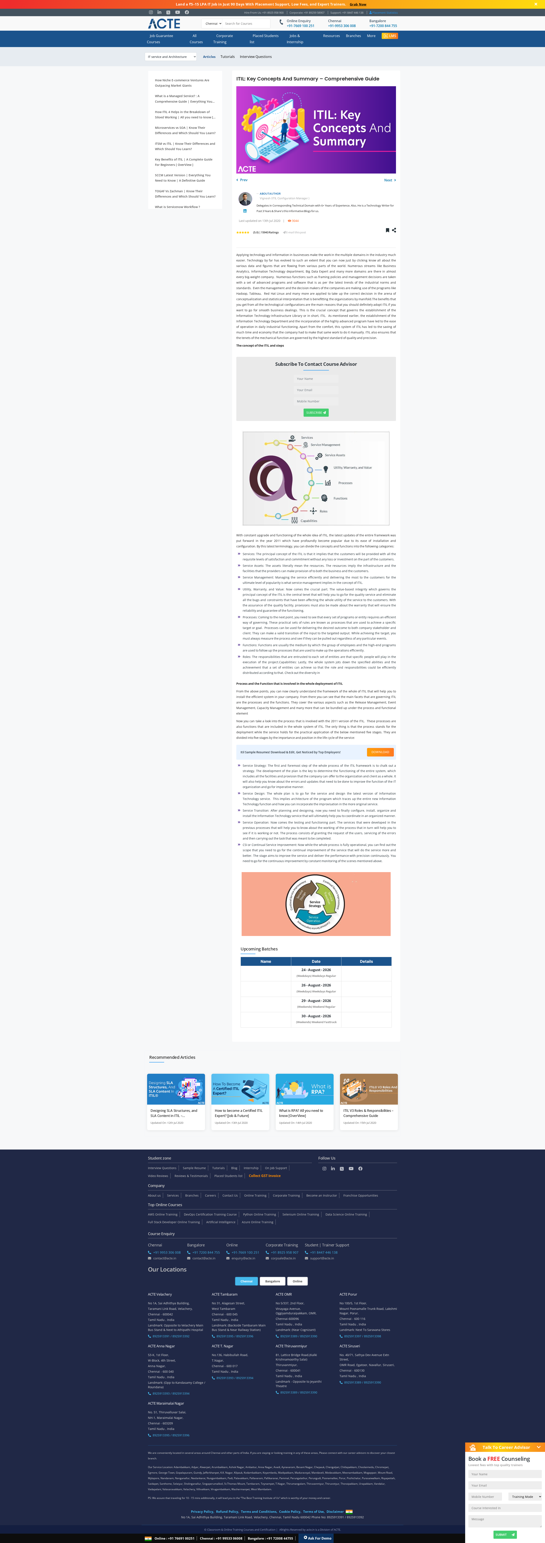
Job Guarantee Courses (160, 38)
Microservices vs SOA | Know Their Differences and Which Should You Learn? (185, 130)
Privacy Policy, (202, 1511)
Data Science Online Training (346, 1214)
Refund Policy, (227, 1511)
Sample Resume (194, 1168)
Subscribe (314, 413)
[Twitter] (168, 12)
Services (173, 1195)
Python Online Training (259, 1214)
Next (388, 180)
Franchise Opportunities (360, 1195)
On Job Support (276, 1168)
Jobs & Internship (295, 38)
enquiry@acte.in (243, 1258)
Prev (243, 180)
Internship (251, 1168)
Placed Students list (264, 38)
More (371, 35)
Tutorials (228, 56)
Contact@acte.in (164, 1258)
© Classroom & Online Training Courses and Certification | (241, 1530)
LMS (392, 35)
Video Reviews (158, 1176)
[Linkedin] (159, 12)
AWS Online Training (163, 1214)
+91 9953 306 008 (167, 1252)
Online (297, 1281)
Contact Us (230, 1195)
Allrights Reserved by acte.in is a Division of (306, 1530)
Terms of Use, (314, 1511)
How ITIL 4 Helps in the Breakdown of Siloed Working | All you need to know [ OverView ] (184, 115)
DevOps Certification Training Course (210, 1214)
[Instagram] (151, 12)
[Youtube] (177, 12)
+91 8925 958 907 (284, 1252)
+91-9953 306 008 (342, 25)
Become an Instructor (321, 1195)
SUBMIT (501, 1535)
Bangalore (377, 21)
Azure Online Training (257, 1222)
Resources (331, 35)
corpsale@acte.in (283, 1258)
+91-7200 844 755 (383, 25)
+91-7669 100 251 (300, 25)
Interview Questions (256, 56)
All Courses (196, 38)
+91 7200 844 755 (206, 1252)
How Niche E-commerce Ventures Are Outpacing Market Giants (182, 83)
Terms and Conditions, (259, 1511)
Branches (353, 35)
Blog (234, 1168)
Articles (209, 57)
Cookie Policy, (290, 1511)
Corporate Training (223, 38)
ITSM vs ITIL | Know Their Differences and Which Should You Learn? (185, 146)
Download (380, 752)
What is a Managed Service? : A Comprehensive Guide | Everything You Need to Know (183, 99)
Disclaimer (335, 1511)
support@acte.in (322, 1258)
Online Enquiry (299, 21)
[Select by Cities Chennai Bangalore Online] (236, 23)
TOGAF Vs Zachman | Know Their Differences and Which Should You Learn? (185, 193)
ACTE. (337, 1530)
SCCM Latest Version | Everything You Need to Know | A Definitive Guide (183, 178)
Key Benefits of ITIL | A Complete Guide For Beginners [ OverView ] (183, 162)
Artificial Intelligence (220, 1222)
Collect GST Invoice (265, 1175)
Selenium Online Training (301, 1214)
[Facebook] (187, 12)
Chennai (334, 21)
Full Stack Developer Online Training (174, 1222)
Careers (210, 1195)
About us (154, 1195)
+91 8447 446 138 (324, 1252)
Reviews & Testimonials (191, 1176)
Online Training (255, 1195)
